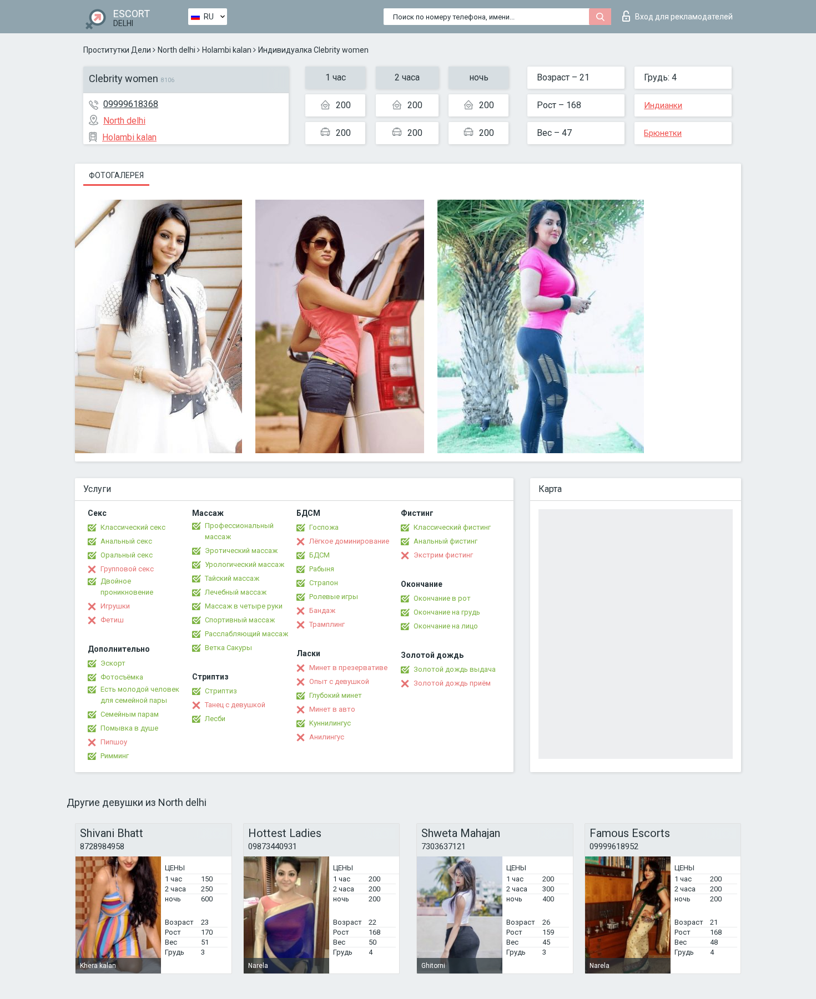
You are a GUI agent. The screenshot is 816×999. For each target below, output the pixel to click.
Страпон (323, 583)
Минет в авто (332, 709)
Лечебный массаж (235, 592)
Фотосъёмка (121, 677)
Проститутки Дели (117, 49)
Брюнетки (663, 133)
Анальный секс (126, 541)
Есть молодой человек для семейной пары (139, 694)
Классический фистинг (452, 527)
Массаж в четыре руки (244, 606)
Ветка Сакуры (228, 647)
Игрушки (115, 606)
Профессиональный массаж (239, 531)
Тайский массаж (232, 578)
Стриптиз (221, 691)
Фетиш (112, 620)
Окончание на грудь (447, 612)
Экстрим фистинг (443, 555)
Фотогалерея (116, 175)
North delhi (176, 49)
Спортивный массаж (240, 620)
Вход (684, 16)
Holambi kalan (226, 49)
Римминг (114, 756)
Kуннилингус (330, 723)
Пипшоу (113, 742)
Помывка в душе (129, 728)
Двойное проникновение (126, 586)
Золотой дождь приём (452, 683)
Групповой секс (127, 569)
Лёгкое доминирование (349, 541)
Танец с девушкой (235, 705)
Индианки (663, 105)
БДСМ (319, 555)
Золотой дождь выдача (455, 669)
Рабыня (321, 569)
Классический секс (132, 527)
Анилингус (326, 737)
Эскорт (112, 663)
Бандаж (322, 610)
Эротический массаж (241, 550)
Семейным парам (129, 714)
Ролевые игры (333, 596)
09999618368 (130, 104)
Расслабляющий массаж (246, 634)
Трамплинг (327, 624)
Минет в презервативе (348, 667)
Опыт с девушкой (339, 681)
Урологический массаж (244, 564)
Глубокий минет (335, 695)
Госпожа (324, 527)
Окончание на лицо (446, 626)
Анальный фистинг (445, 541)
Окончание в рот (442, 598)
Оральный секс (126, 555)
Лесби (215, 718)
